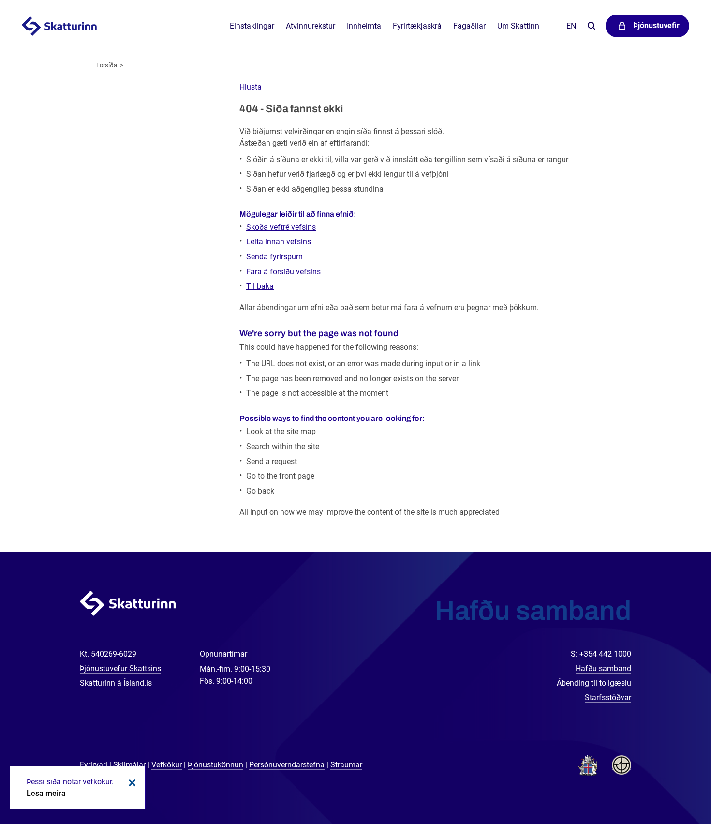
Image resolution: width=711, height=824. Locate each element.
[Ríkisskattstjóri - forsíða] (71, 26)
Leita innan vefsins (278, 241)
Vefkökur (166, 764)
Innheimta (364, 25)
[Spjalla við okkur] (672, 785)
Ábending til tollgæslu (594, 683)
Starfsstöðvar (608, 697)
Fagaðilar (469, 25)
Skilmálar (129, 764)
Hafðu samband (603, 668)
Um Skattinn (518, 25)
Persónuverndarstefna (287, 764)
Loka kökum (130, 783)
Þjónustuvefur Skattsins (120, 668)
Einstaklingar (252, 25)
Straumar (346, 764)
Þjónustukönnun (215, 764)
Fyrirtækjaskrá (417, 25)
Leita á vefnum (591, 26)
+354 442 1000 (605, 654)
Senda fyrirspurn (274, 256)
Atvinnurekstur (310, 25)
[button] (250, 86)
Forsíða (106, 65)
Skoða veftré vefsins (281, 227)
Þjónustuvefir (656, 25)
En (571, 25)
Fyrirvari (93, 764)
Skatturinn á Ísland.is (116, 683)
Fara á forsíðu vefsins (283, 271)
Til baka (260, 286)
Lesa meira (46, 793)
